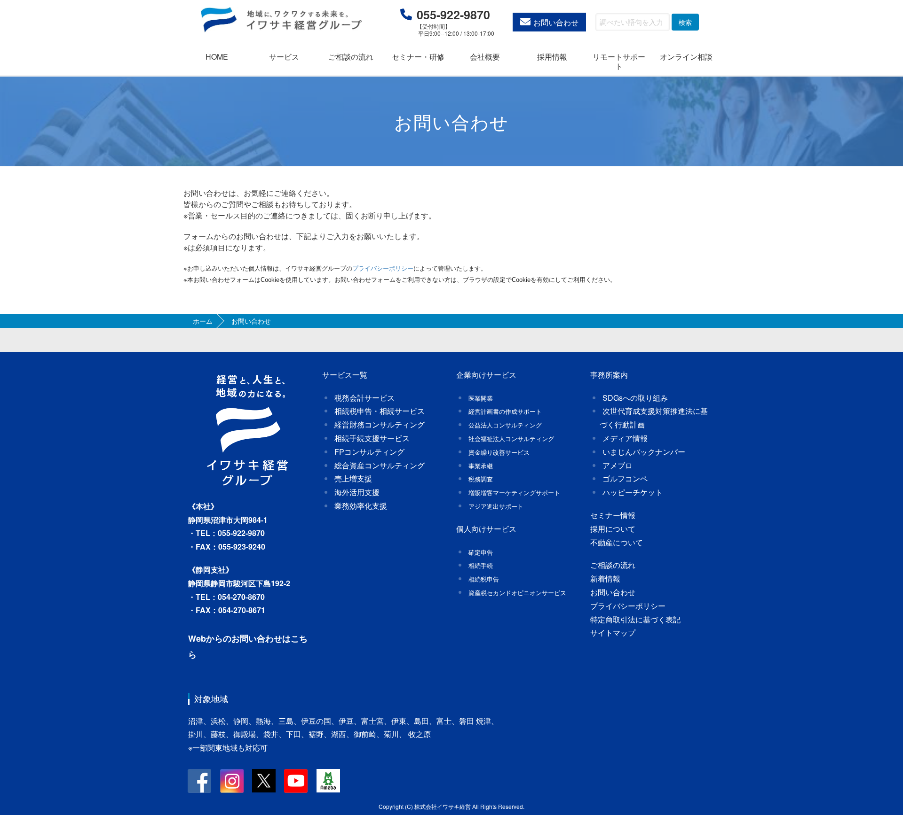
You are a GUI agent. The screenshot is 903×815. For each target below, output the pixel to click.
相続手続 (480, 565)
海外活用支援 (357, 492)
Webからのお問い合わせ (235, 638)
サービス (284, 56)
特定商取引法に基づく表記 (635, 619)
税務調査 (480, 478)
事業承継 (480, 465)
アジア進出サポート (495, 506)
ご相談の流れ (350, 56)
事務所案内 (609, 374)
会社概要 (485, 56)
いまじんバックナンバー (643, 451)
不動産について (616, 542)
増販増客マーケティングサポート (514, 492)
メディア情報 (625, 438)
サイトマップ (612, 632)
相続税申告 (483, 578)
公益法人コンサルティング (505, 424)
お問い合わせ (555, 22)
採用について (612, 528)
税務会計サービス (364, 397)
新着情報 (605, 578)
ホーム (203, 321)
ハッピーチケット (632, 492)
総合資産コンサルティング (379, 465)
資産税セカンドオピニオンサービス (517, 592)
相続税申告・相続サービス (379, 410)
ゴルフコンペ (625, 478)
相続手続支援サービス (372, 438)
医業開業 (480, 398)
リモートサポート (619, 61)
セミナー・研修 (418, 56)
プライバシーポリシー (627, 605)
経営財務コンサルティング (379, 424)
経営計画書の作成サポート (505, 411)
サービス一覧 (344, 374)
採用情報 (552, 56)
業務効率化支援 (360, 505)
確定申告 (480, 552)
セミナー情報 (612, 515)
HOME (217, 56)
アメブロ (617, 465)
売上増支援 (353, 478)
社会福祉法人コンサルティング (511, 438)
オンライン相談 (686, 56)
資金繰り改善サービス (499, 452)
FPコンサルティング (369, 451)
